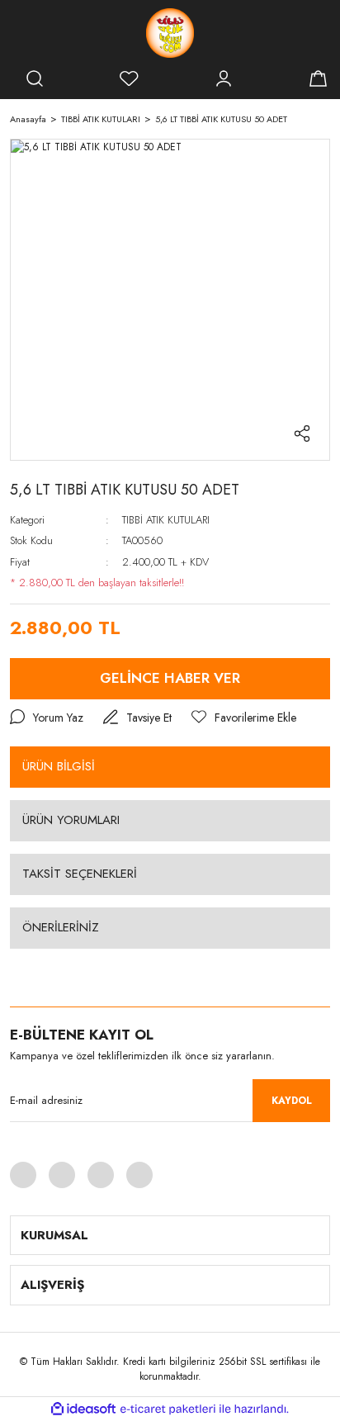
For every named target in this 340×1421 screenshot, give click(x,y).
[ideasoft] (83, 1409)
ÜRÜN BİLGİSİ (58, 766)
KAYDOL (292, 1100)
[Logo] (170, 33)
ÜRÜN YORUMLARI (71, 820)
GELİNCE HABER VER (170, 678)
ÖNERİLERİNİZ (60, 927)
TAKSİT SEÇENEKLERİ (79, 873)
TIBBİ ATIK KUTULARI (166, 520)
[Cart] (317, 78)
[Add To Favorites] (243, 718)
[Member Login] (223, 78)
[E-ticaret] (168, 1408)
